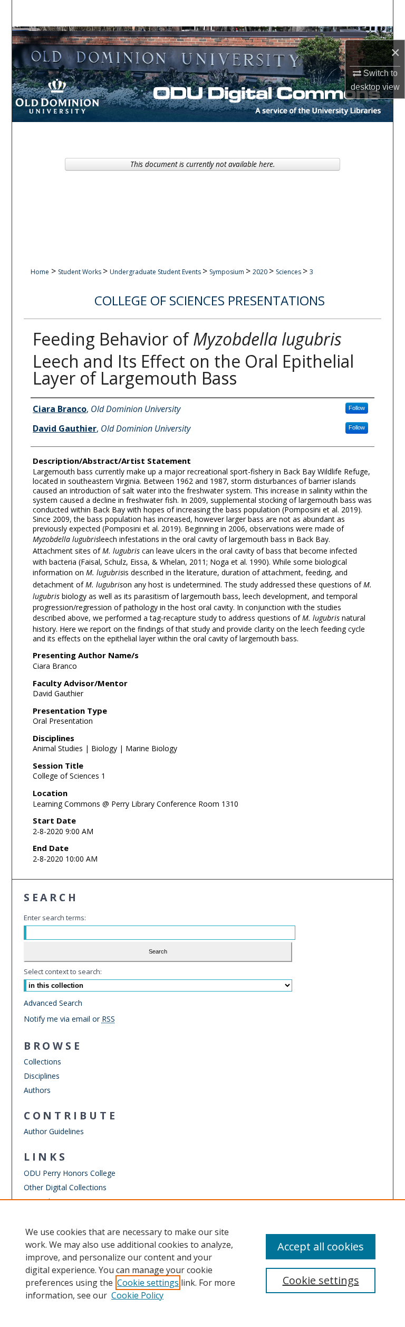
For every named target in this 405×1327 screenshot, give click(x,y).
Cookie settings (148, 1282)
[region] (202, 1263)
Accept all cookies (320, 1246)
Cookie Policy (137, 1295)
